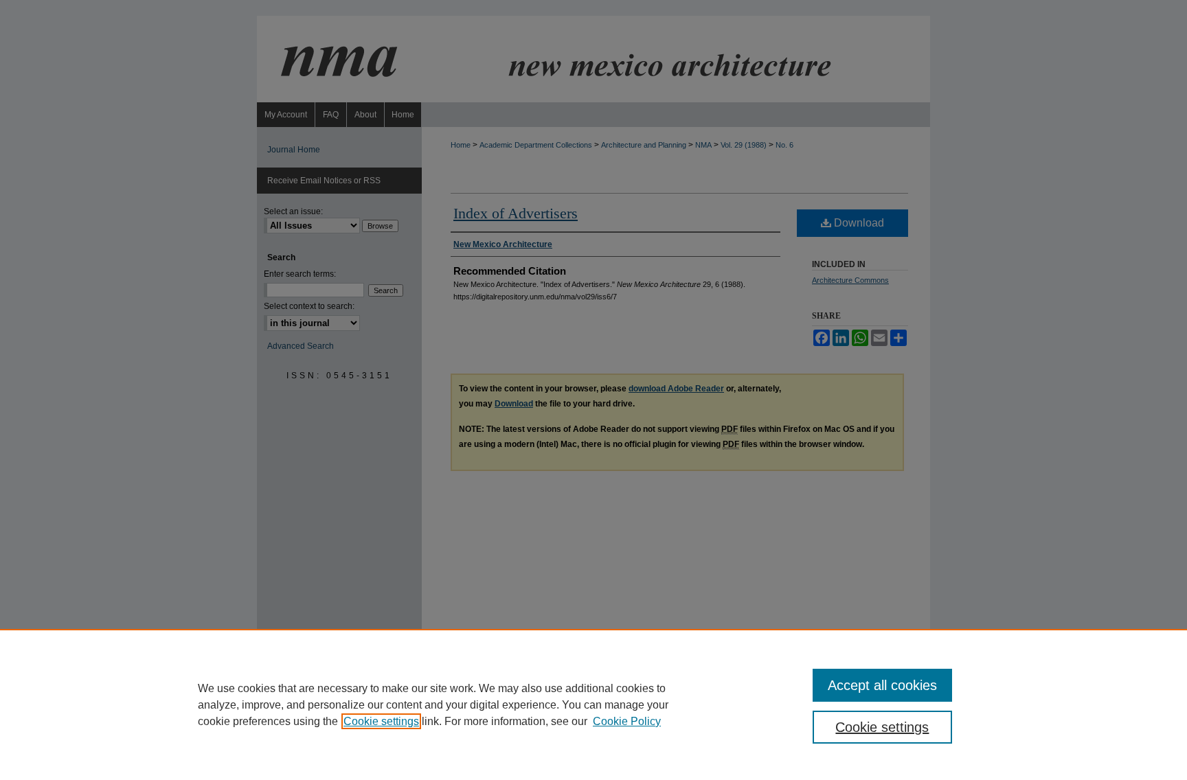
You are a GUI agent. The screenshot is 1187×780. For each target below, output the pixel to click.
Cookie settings (381, 721)
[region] (593, 704)
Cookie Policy (627, 721)
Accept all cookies (882, 685)
